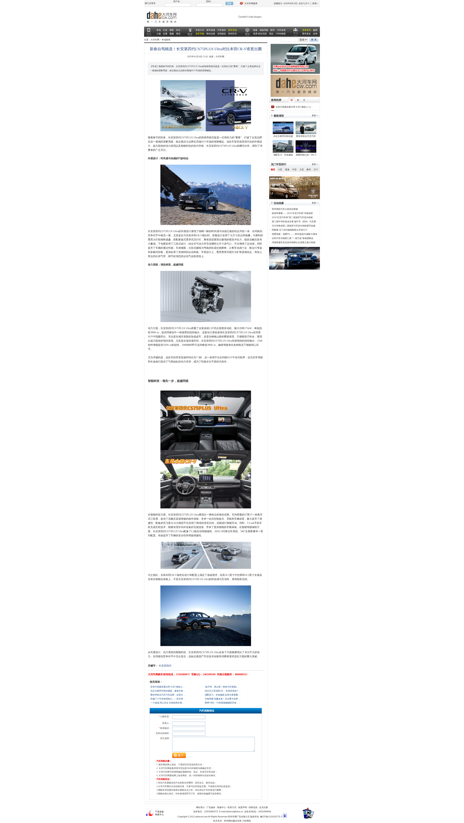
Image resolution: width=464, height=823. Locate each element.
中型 (294, 169)
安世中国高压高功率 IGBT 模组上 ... (167, 687)
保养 (255, 33)
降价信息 (210, 33)
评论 (178, 30)
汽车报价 (221, 30)
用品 (271, 33)
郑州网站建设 (230, 821)
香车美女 (306, 33)
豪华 (308, 169)
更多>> (315, 164)
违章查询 (306, 30)
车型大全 (200, 30)
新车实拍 (232, 30)
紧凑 (287, 169)
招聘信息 (253, 807)
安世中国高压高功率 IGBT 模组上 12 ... (294, 107)
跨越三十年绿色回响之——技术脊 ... (167, 699)
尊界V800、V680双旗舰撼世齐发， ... (223, 703)
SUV (316, 169)
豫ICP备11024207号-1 (271, 816)
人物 (158, 33)
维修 (255, 30)
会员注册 (263, 807)
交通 (165, 33)
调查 (171, 30)
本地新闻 (166, 39)
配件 (272, 30)
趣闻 (315, 30)
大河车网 (155, 39)
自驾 (315, 33)
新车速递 (210, 30)
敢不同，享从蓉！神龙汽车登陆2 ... (222, 687)
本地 (158, 30)
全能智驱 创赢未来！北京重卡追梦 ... (222, 699)
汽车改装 (281, 30)
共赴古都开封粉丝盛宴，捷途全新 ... (167, 691)
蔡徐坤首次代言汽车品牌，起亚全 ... (167, 695)
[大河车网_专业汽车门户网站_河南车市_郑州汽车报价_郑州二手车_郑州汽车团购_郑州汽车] (161, 26)
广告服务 (211, 807)
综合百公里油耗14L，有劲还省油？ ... (223, 691)
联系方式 (232, 807)
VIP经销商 (281, 33)
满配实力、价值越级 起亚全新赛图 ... (222, 695)
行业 (165, 30)
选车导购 (200, 33)
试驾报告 (221, 33)
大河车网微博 (250, 3)
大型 (301, 169)
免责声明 (242, 807)
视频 (171, 33)
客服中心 (221, 807)
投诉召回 (262, 33)
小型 (280, 169)
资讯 (178, 33)
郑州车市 (232, 33)
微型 (273, 169)
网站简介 (200, 807)
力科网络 (246, 821)
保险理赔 (264, 30)
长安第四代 (165, 665)
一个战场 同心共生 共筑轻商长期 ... (167, 703)
